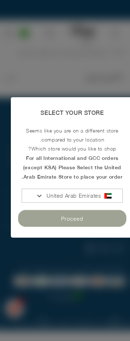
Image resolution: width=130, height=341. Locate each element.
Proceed (72, 218)
